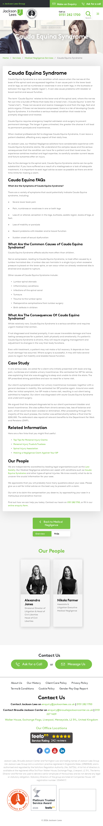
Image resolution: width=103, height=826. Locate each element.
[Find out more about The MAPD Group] (32, 13)
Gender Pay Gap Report (73, 688)
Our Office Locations (51, 728)
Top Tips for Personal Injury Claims (30, 440)
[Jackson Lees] (13, 12)
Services (17, 58)
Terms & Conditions (22, 688)
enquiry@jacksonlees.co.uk (58, 704)
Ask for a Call (32, 664)
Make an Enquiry (67, 4)
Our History (34, 682)
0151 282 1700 (69, 14)
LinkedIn (62, 750)
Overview (40, 533)
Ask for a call (93, 3)
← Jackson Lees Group (14, 3)
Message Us (76, 664)
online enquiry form (18, 505)
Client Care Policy (56, 682)
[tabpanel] (35, 593)
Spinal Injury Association (25, 448)
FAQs (56, 533)
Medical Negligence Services (39, 58)
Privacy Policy (79, 682)
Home (6, 58)
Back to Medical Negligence (53, 523)
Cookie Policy (47, 688)
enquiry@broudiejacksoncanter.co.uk (70, 710)
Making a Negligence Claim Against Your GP (35, 452)
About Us (16, 682)
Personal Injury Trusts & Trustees (29, 444)
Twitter (47, 750)
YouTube (55, 750)
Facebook (39, 750)
